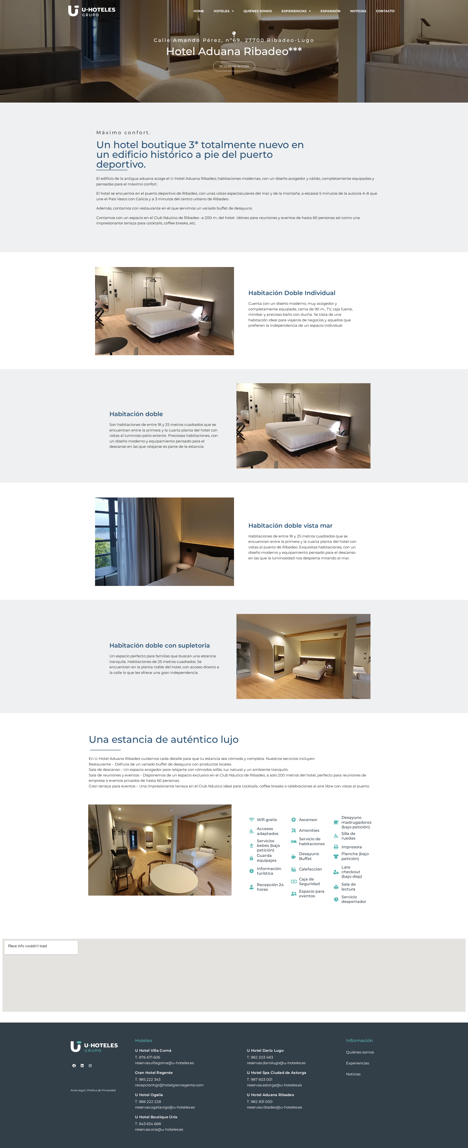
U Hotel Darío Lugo (265, 1050)
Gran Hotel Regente (154, 1072)
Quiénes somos (258, 11)
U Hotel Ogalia (149, 1094)
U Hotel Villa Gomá (153, 1050)
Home (199, 11)
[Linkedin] (82, 1065)
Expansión (331, 11)
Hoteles (221, 11)
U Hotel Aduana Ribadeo (270, 1094)
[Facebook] (74, 1065)
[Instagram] (90, 1065)
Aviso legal (78, 1090)
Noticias (358, 11)
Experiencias (294, 11)
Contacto (385, 11)
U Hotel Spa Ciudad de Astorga (276, 1072)
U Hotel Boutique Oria (156, 1117)
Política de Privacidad (101, 1090)
